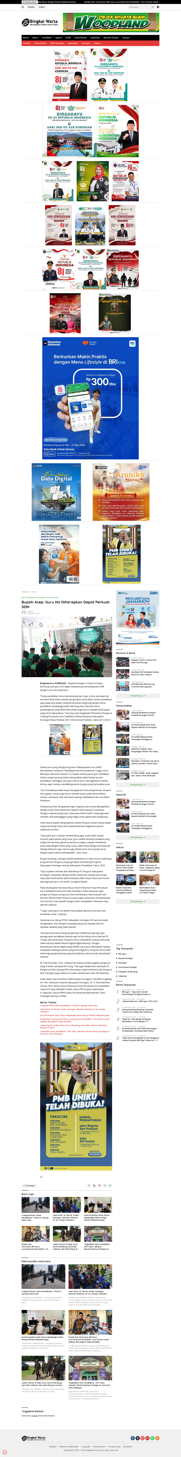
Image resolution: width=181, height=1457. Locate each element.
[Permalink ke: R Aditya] (24, 612)
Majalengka (73, 43)
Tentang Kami (99, 1446)
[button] (152, 7)
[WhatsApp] (152, 1438)
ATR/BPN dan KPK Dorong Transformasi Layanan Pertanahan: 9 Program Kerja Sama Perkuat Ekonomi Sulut (144, 685)
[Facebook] (133, 1438)
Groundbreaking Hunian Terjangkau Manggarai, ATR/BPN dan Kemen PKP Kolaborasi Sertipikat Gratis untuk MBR (143, 738)
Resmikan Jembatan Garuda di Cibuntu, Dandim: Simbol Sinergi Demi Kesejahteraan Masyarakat (145, 762)
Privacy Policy (114, 1446)
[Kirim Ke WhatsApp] (110, 1186)
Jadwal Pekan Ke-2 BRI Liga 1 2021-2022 (140, 1001)
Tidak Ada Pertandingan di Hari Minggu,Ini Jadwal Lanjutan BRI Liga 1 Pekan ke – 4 (140, 1039)
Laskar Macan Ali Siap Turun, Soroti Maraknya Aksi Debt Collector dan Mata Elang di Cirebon (73, 1026)
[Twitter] (138, 1438)
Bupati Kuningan (125, 958)
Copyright (85, 1446)
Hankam (27, 43)
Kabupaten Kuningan (36, 597)
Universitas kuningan (127, 967)
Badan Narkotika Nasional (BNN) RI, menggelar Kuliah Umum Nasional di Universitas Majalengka (124, 890)
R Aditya (30, 612)
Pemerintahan (80, 37)
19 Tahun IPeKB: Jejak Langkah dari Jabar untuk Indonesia (144, 774)
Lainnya (125, 37)
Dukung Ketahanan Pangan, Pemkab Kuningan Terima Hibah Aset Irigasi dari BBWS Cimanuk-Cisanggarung (143, 714)
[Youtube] (147, 1438)
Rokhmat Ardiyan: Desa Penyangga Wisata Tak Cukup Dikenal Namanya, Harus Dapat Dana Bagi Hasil (145, 750)
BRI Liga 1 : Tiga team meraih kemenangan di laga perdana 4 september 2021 (136, 993)
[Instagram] (142, 1438)
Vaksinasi (122, 976)
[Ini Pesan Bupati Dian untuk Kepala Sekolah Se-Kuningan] (122, 727)
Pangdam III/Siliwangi (127, 972)
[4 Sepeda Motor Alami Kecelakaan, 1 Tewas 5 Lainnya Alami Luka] (36, 1205)
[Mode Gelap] (158, 7)
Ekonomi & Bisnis (111, 37)
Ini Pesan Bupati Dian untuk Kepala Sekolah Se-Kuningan (144, 726)
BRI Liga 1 (122, 954)
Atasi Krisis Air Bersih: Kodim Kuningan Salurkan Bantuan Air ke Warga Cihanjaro (72, 1010)
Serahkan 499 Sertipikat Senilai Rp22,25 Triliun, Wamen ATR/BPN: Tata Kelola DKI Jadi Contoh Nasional (145, 673)
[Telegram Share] (105, 1186)
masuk (34, 1415)
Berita (25, 37)
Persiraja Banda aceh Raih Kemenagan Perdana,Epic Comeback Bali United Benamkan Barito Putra (139, 1029)
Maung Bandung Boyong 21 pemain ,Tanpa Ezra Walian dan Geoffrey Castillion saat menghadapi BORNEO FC (139, 1010)
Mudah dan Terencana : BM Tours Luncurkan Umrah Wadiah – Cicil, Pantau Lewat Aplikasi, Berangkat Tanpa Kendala (59, 2)
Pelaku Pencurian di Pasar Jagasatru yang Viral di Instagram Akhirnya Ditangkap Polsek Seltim (149, 867)
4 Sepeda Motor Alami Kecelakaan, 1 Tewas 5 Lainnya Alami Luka (69, 1005)
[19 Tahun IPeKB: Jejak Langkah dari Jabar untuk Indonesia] (122, 775)
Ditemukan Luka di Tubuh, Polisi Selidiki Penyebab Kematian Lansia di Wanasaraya (126, 867)
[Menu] (23, 7)
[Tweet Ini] (94, 1186)
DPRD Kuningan (57, 43)
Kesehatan (95, 37)
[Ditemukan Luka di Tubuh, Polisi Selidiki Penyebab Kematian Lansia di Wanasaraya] (126, 857)
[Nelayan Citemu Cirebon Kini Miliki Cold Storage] (122, 662)
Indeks (42, 7)
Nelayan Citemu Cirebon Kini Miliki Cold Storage (143, 661)
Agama (58, 37)
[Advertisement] (29, 721)
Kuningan (86, 43)
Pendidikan (47, 37)
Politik (68, 37)
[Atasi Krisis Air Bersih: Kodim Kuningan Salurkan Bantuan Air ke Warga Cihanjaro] (67, 1205)
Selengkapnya (136, 696)
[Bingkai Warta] (40, 22)
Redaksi (31, 7)
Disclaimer (127, 1446)
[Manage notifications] (5, 1452)
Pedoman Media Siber (69, 1446)
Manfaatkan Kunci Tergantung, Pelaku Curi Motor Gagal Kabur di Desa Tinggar (147, 890)
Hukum (35, 37)
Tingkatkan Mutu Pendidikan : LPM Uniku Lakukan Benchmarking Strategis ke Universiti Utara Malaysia (75, 1032)
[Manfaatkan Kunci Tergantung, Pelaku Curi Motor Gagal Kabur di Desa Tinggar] (149, 879)
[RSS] (157, 1438)
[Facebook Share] (89, 1186)
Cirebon (97, 43)
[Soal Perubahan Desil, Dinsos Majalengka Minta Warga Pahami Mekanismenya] (98, 1205)
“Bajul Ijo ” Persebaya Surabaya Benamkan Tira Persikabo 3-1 (136, 1020)
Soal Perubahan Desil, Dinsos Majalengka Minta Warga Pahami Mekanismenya (74, 1015)
